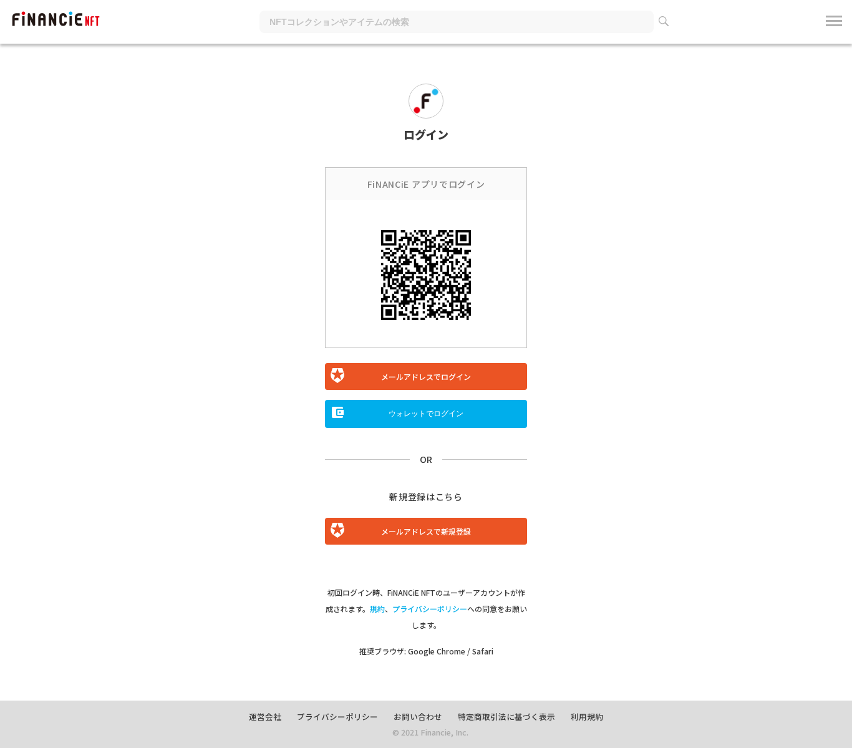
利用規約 (587, 716)
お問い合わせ (418, 716)
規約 (377, 608)
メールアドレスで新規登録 (426, 531)
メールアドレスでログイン (426, 376)
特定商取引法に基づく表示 (506, 716)
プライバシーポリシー (429, 608)
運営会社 (265, 716)
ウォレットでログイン (426, 413)
